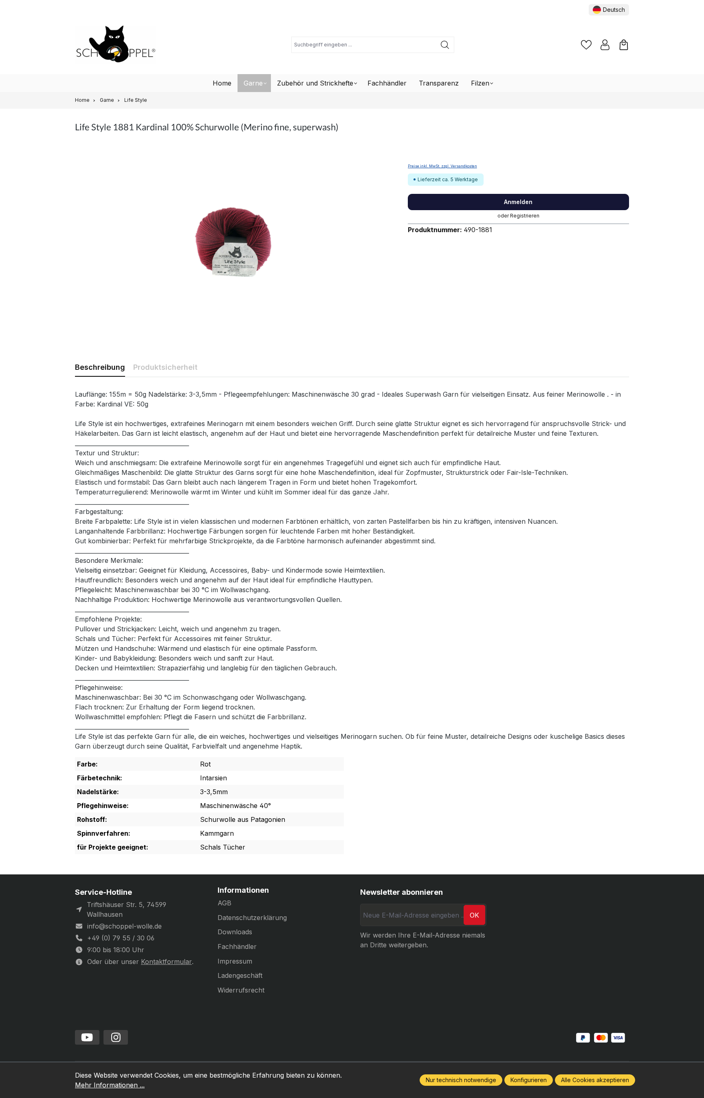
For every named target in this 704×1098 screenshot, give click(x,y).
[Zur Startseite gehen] (115, 45)
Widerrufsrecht (241, 990)
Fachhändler (237, 946)
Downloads (235, 932)
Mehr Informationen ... (110, 1085)
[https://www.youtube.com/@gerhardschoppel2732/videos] (87, 1037)
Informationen (243, 890)
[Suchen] (445, 45)
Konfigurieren (528, 1079)
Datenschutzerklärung (252, 918)
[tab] (100, 367)
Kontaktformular (166, 961)
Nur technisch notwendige (461, 1079)
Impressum (235, 961)
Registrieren (524, 216)
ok (474, 915)
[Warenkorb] (623, 45)
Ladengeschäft (240, 975)
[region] (233, 241)
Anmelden (518, 201)
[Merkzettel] (586, 45)
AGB (224, 903)
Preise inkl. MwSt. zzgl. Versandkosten (442, 166)
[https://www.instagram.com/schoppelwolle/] (115, 1037)
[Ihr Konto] (605, 45)
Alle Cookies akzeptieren (595, 1079)
